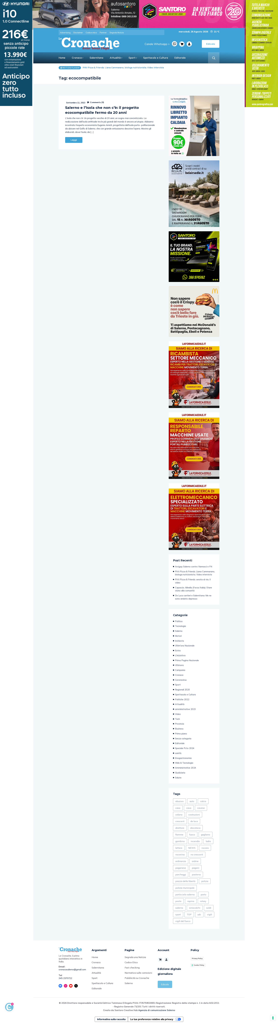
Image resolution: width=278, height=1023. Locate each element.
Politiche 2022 (182, 699)
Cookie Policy (199, 965)
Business (179, 728)
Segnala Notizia (117, 32)
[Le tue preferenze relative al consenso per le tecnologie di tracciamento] (273, 1018)
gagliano (205, 834)
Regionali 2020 (182, 689)
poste (178, 901)
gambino (180, 841)
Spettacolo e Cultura (155, 57)
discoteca (195, 827)
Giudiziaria (180, 772)
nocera (205, 847)
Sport (132, 57)
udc (199, 914)
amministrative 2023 (185, 709)
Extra (178, 650)
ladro (208, 841)
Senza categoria (183, 738)
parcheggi (180, 874)
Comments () (96, 102)
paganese (180, 867)
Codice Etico (131, 962)
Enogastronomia (183, 758)
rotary (203, 901)
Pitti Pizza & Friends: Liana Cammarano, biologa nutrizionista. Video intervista (195, 573)
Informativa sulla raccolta (111, 1019)
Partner (103, 32)
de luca (194, 821)
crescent (179, 821)
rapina (190, 901)
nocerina (180, 854)
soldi (208, 907)
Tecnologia (180, 626)
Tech (177, 719)
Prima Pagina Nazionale (187, 660)
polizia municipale (184, 887)
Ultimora (179, 665)
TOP (189, 914)
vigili (209, 914)
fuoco (192, 834)
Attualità (115, 57)
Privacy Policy (197, 958)
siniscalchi (194, 907)
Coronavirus (181, 680)
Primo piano (181, 733)
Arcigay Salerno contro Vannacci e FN (193, 566)
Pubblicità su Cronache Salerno (137, 981)
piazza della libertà (185, 881)
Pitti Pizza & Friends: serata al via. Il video (104, 67)
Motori (178, 636)
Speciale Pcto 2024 (184, 748)
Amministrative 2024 (185, 767)
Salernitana (96, 57)
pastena (196, 874)
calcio (203, 801)
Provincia (179, 723)
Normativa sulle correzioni (138, 972)
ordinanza (180, 861)
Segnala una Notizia (135, 957)
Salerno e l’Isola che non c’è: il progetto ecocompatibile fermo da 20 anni (102, 110)
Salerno (178, 631)
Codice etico (91, 32)
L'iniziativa (180, 655)
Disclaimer (78, 32)
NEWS (191, 847)
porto (203, 894)
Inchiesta (179, 640)
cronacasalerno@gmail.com (72, 969)
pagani (195, 867)
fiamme (179, 834)
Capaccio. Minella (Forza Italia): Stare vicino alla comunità (193, 589)
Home (62, 57)
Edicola (165, 984)
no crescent (197, 854)
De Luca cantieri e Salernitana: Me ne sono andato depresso (193, 597)
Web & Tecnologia (184, 762)
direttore (179, 827)
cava (188, 807)
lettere (178, 847)
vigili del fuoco (182, 921)
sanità (178, 753)
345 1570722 (65, 978)
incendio (195, 841)
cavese (201, 807)
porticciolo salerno (185, 894)
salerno (179, 907)
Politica (178, 621)
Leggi (74, 140)
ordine (195, 861)
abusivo (179, 801)
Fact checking (132, 967)
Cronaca (77, 57)
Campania (180, 670)
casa (177, 807)
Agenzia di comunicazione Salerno (156, 1010)
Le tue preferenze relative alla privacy (151, 1019)
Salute (178, 777)
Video (178, 714)
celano (178, 814)
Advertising (65, 32)
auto (192, 801)
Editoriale (180, 57)
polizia (204, 881)
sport (178, 914)
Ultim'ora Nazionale (184, 645)
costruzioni (194, 814)
